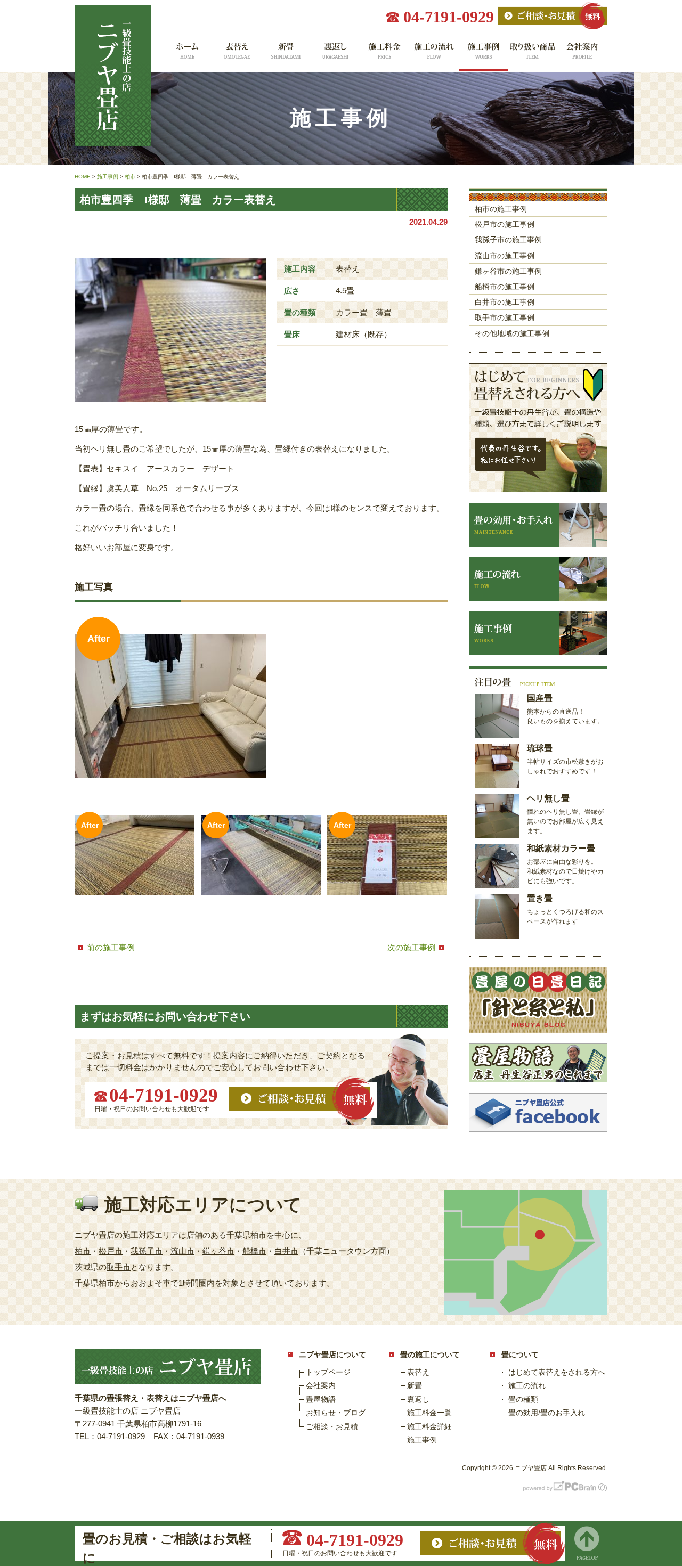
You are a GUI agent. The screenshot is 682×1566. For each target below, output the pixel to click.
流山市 (182, 1250)
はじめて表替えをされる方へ (556, 1372)
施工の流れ (434, 54)
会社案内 (582, 54)
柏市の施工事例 (501, 209)
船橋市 (254, 1250)
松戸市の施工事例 (504, 224)
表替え (236, 54)
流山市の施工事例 (504, 255)
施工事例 (483, 54)
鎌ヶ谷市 (218, 1250)
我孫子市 (147, 1250)
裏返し (335, 54)
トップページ (328, 1372)
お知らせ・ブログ (336, 1412)
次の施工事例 (411, 947)
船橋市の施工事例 (504, 286)
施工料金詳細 (429, 1426)
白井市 (286, 1250)
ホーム (186, 54)
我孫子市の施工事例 (508, 239)
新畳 (285, 54)
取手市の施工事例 (504, 317)
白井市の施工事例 (504, 302)
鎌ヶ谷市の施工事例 (508, 271)
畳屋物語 (321, 1399)
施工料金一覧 (384, 54)
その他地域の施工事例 (512, 333)
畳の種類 (523, 1399)
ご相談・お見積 (332, 1426)
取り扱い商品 (533, 54)
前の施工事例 (111, 947)
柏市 (83, 1250)
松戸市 (111, 1250)
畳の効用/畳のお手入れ (546, 1412)
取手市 (119, 1266)
